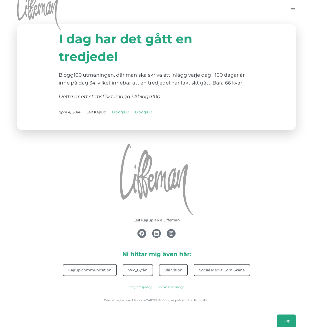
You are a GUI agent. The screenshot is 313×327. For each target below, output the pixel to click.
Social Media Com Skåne (222, 270)
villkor (195, 300)
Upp (286, 320)
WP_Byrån (137, 270)
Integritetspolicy (140, 287)
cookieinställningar (172, 287)
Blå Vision (173, 270)
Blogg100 (120, 112)
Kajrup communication (90, 270)
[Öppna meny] (293, 8)
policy (179, 300)
